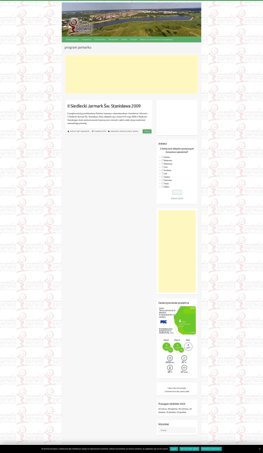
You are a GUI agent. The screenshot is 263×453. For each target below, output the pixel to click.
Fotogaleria (86, 39)
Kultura (129, 131)
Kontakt (133, 39)
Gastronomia (99, 39)
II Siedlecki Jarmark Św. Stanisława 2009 (104, 105)
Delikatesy (168, 164)
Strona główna (72, 39)
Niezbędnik (113, 39)
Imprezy (123, 131)
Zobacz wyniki (177, 198)
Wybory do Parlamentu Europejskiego (156, 39)
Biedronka (168, 161)
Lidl (165, 174)
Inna (166, 167)
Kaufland (167, 170)
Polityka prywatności (211, 449)
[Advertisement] (131, 74)
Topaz (166, 184)
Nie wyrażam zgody (189, 449)
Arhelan (167, 157)
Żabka (166, 187)
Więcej (147, 131)
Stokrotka (168, 180)
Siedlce (124, 39)
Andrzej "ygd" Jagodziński (79, 131)
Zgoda (174, 449)
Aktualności (115, 131)
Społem (167, 177)
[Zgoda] (259, 449)
